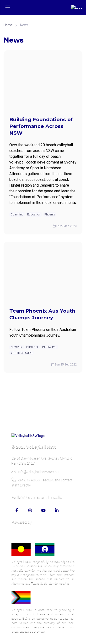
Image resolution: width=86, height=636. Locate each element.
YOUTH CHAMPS (21, 353)
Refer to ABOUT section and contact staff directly (41, 482)
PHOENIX (32, 347)
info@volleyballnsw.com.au (38, 471)
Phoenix (49, 214)
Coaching (17, 214)
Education (34, 214)
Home (8, 25)
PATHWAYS (49, 347)
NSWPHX (16, 347)
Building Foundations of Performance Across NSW (41, 126)
